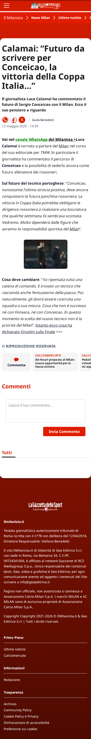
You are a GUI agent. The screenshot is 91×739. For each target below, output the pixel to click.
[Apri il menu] (6, 5)
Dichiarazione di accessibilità (26, 722)
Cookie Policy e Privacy (21, 716)
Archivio (10, 704)
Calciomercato (15, 655)
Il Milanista (13, 17)
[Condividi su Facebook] (13, 120)
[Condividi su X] (22, 120)
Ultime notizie (69, 17)
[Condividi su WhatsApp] (5, 120)
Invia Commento (64, 431)
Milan (64, 145)
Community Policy (18, 710)
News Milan (40, 17)
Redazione (12, 679)
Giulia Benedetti (43, 120)
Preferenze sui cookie (20, 729)
